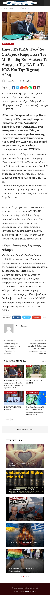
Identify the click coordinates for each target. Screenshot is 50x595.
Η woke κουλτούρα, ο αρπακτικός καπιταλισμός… (21, 570)
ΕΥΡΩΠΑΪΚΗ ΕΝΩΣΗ (8, 43)
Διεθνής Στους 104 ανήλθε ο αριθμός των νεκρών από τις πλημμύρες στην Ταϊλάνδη (12, 348)
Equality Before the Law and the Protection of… (21, 491)
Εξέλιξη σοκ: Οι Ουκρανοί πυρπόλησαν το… (23, 543)
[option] (25, 510)
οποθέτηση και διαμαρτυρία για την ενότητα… (22, 464)
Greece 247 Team (30, 591)
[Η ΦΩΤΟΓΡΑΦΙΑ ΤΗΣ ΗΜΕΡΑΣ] (36, 371)
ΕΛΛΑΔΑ (29, 365)
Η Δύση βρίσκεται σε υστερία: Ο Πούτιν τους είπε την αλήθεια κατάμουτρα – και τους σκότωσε (37, 348)
